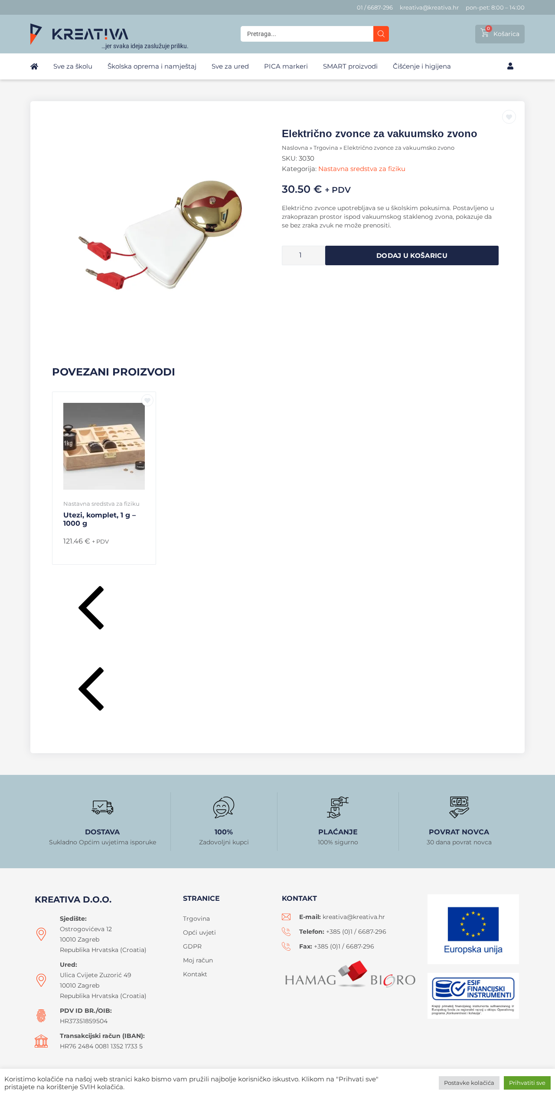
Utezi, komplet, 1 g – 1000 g (99, 519)
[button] (277, 609)
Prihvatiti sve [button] (527, 1082)
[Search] (381, 34)
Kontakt (195, 974)
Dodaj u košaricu (411, 255)
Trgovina (325, 148)
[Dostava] (102, 807)
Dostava (102, 832)
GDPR (192, 946)
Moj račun (198, 960)
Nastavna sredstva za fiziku (361, 169)
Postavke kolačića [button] (469, 1082)
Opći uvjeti (199, 932)
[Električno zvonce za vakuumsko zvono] (164, 235)
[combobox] (307, 34)
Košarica (506, 34)
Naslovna (295, 148)
